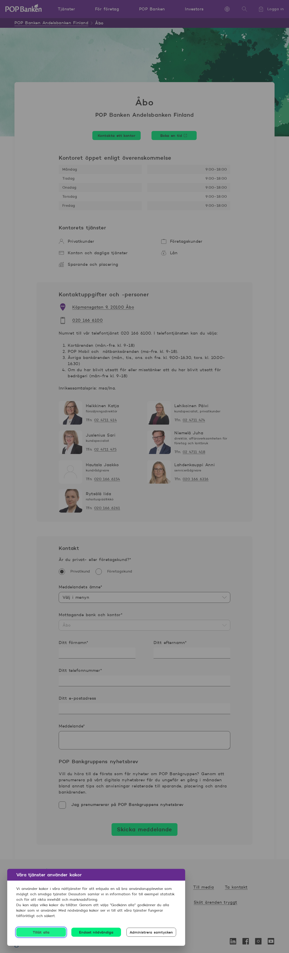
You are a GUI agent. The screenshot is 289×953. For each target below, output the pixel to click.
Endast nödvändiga (96, 932)
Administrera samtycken (151, 932)
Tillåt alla (41, 932)
